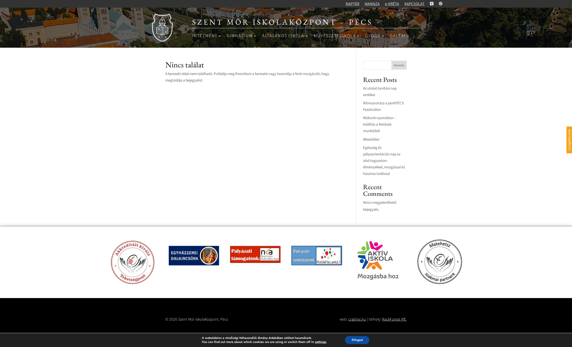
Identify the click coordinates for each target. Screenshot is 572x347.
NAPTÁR (352, 4)
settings (320, 342)
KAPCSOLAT (414, 4)
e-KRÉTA (392, 4)
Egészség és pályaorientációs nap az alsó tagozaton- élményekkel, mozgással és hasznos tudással (384, 160)
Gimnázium (240, 36)
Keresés (399, 65)
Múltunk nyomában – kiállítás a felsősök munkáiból (379, 124)
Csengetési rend (569, 140)
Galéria (399, 36)
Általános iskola (283, 36)
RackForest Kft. (394, 319)
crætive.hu (357, 319)
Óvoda (373, 36)
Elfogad (357, 340)
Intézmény (204, 36)
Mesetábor (371, 139)
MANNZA (372, 4)
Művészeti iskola (335, 36)
